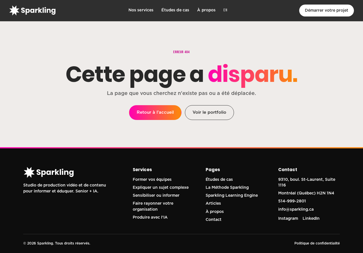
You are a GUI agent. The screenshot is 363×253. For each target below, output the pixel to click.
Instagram (288, 219)
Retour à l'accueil (155, 112)
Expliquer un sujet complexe (161, 188)
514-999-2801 (292, 201)
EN (225, 10)
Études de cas (175, 10)
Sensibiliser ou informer (156, 196)
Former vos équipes (152, 180)
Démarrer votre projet (326, 11)
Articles (213, 204)
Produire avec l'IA (150, 217)
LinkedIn (311, 219)
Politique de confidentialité (317, 243)
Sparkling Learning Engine (232, 196)
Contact (213, 220)
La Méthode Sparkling (227, 188)
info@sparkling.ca (296, 209)
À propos (206, 10)
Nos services (141, 10)
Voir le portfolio (209, 112)
